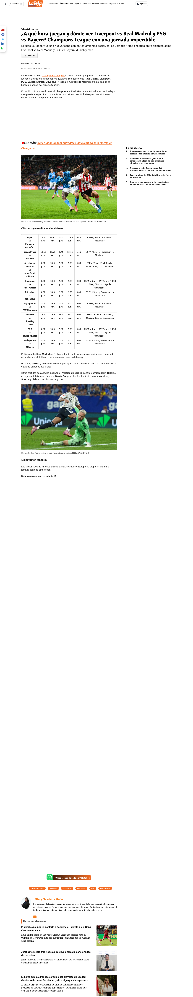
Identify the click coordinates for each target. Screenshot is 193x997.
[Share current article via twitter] (3, 39)
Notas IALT (53, 888)
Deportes (78, 4)
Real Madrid (81, 888)
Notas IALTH (67, 888)
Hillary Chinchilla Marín (33, 63)
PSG (92, 888)
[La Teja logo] (35, 3)
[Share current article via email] (3, 29)
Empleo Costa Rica (116, 4)
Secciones (14, 4)
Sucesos (95, 4)
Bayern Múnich (105, 888)
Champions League (37, 888)
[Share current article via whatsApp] (3, 48)
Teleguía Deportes (29, 29)
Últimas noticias (66, 4)
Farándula (87, 4)
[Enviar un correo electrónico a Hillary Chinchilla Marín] (34, 916)
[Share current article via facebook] (3, 34)
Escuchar (31, 55)
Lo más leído (53, 4)
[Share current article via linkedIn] (3, 43)
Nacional (104, 4)
